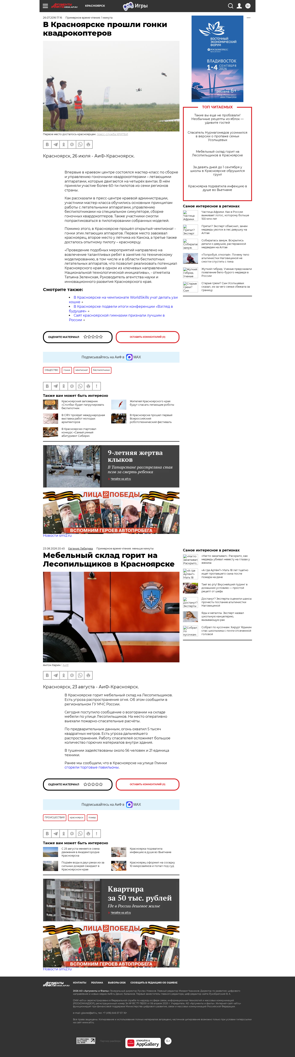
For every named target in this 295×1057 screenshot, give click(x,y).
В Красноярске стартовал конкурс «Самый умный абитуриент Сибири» (79, 432)
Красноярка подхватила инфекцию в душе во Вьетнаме (217, 188)
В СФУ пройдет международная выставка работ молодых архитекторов (83, 418)
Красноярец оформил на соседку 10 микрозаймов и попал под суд (152, 864)
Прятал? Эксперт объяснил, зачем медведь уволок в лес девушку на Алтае (224, 229)
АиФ (66, 665)
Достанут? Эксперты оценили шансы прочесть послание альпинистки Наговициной (226, 602)
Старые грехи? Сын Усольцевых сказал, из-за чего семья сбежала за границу (225, 287)
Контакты (79, 982)
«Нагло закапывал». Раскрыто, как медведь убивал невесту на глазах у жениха (225, 559)
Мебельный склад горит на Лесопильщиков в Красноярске (217, 153)
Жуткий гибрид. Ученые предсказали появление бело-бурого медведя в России (226, 272)
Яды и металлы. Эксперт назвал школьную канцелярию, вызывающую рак (222, 616)
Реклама (97, 982)
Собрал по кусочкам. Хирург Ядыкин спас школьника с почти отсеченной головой (226, 631)
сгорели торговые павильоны (92, 767)
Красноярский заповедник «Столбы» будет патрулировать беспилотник (83, 405)
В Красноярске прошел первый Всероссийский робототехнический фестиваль (151, 418)
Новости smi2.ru (57, 535)
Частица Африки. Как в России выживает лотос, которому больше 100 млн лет (225, 215)
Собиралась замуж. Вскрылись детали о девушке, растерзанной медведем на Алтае (223, 244)
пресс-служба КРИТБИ (112, 134)
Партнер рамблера (110, 1041)
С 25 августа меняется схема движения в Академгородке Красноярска (81, 852)
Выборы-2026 (116, 982)
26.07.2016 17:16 (52, 17)
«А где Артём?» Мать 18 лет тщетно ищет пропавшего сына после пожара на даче (224, 574)
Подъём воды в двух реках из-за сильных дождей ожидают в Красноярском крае (83, 866)
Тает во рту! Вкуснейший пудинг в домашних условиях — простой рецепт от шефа (224, 588)
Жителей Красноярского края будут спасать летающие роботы (152, 403)
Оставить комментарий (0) (147, 337)
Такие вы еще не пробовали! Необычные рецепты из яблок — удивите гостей (217, 119)
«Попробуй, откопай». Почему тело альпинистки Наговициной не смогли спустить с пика (225, 258)
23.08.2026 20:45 (54, 548)
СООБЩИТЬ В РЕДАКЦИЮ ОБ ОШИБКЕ (154, 982)
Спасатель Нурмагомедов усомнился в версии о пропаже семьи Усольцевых (217, 136)
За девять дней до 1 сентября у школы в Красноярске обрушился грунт (217, 170)
